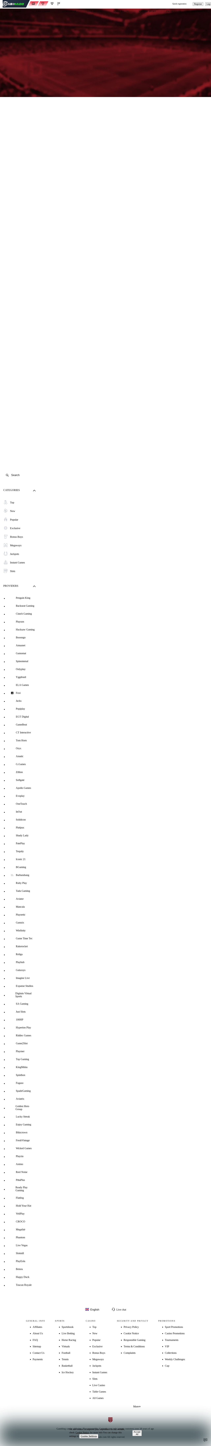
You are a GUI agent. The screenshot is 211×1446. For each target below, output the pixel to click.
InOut (19, 811)
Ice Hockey (68, 1372)
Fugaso (19, 1083)
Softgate (20, 780)
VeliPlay (20, 1213)
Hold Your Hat (23, 1205)
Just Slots (21, 1011)
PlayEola (20, 1261)
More (136, 1406)
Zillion (19, 772)
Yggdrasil (21, 677)
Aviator (20, 898)
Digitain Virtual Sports (23, 995)
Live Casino (98, 1385)
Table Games (99, 1391)
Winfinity (21, 930)
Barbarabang (22, 875)
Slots (94, 1378)
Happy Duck (22, 1277)
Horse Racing (69, 1340)
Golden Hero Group (22, 1108)
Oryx (18, 748)
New (94, 1333)
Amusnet (20, 645)
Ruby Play (21, 883)
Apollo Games (23, 788)
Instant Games (99, 1372)
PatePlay (20, 843)
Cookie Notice (131, 1333)
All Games (98, 1398)
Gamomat (21, 653)
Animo (19, 1164)
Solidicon (21, 819)
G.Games (21, 764)
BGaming (21, 867)
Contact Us (38, 1352)
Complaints (130, 1352)
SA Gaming (22, 1003)
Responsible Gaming (134, 1340)
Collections (171, 1352)
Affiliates (37, 1327)
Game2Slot (22, 1043)
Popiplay (20, 708)
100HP (19, 1019)
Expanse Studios (24, 986)
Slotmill (20, 1253)
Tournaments (171, 1340)
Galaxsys (20, 970)
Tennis (65, 1359)
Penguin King (23, 597)
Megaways (98, 1359)
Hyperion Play (23, 1027)
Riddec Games (23, 1035)
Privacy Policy (131, 1327)
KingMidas (22, 1067)
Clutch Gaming (24, 613)
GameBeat (21, 724)
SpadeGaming (23, 1090)
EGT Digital (22, 716)
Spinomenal (22, 661)
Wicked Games (24, 1148)
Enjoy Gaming (23, 1124)
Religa (19, 954)
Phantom (20, 1237)
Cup (167, 1365)
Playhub (20, 962)
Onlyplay (21, 669)
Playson (20, 621)
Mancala (20, 906)
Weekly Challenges (175, 1359)
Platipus (20, 827)
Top (94, 1327)
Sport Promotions (174, 1327)
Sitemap (37, 1346)
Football (66, 1352)
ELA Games (22, 685)
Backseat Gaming (25, 605)
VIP (167, 1346)
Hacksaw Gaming (25, 629)
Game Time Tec (24, 938)
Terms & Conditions (134, 1346)
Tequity (20, 851)
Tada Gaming (23, 890)
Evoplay (20, 795)
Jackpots (96, 1365)
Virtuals (66, 1346)
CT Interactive (23, 732)
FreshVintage (23, 1140)
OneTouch (21, 803)
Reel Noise (21, 1172)
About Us (38, 1333)
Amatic (19, 756)
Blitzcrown (21, 1132)
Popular (96, 1340)
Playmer (20, 1051)
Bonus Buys (98, 1352)
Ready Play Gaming (21, 1189)
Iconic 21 (21, 859)
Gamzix (20, 922)
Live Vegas (22, 1245)
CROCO (20, 1221)
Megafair (20, 1229)
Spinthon (20, 1075)
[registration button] (74, 1408)
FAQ (35, 1340)
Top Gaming (22, 1059)
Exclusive (97, 1346)
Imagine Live (23, 978)
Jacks (18, 700)
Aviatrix (20, 1098)
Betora (19, 1269)
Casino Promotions (175, 1333)
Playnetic (20, 914)
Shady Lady (22, 835)
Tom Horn (21, 740)
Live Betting (68, 1333)
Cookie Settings (89, 1436)
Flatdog (20, 1197)
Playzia (19, 1156)
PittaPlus (20, 1180)
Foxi (18, 692)
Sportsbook (68, 1327)
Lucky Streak (23, 1116)
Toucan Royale (24, 1284)
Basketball (67, 1365)
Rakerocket (22, 946)
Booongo (21, 637)
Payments (38, 1359)
